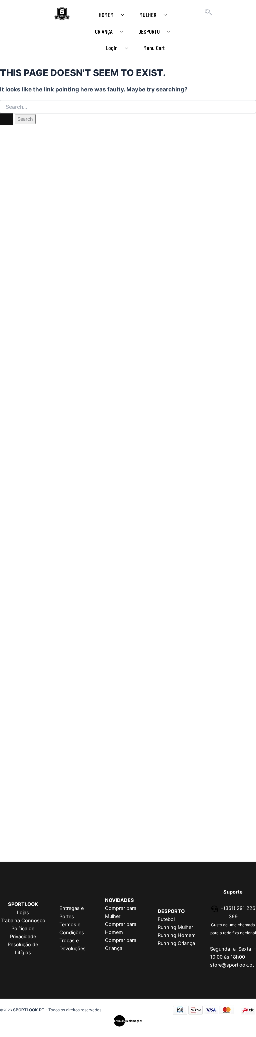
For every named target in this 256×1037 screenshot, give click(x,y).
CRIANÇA (104, 31)
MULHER (147, 14)
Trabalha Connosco (23, 921)
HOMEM (106, 14)
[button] (208, 12)
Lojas (23, 913)
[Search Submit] (6, 119)
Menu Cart (154, 47)
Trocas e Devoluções (72, 945)
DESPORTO (149, 31)
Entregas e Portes (71, 912)
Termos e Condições (71, 929)
